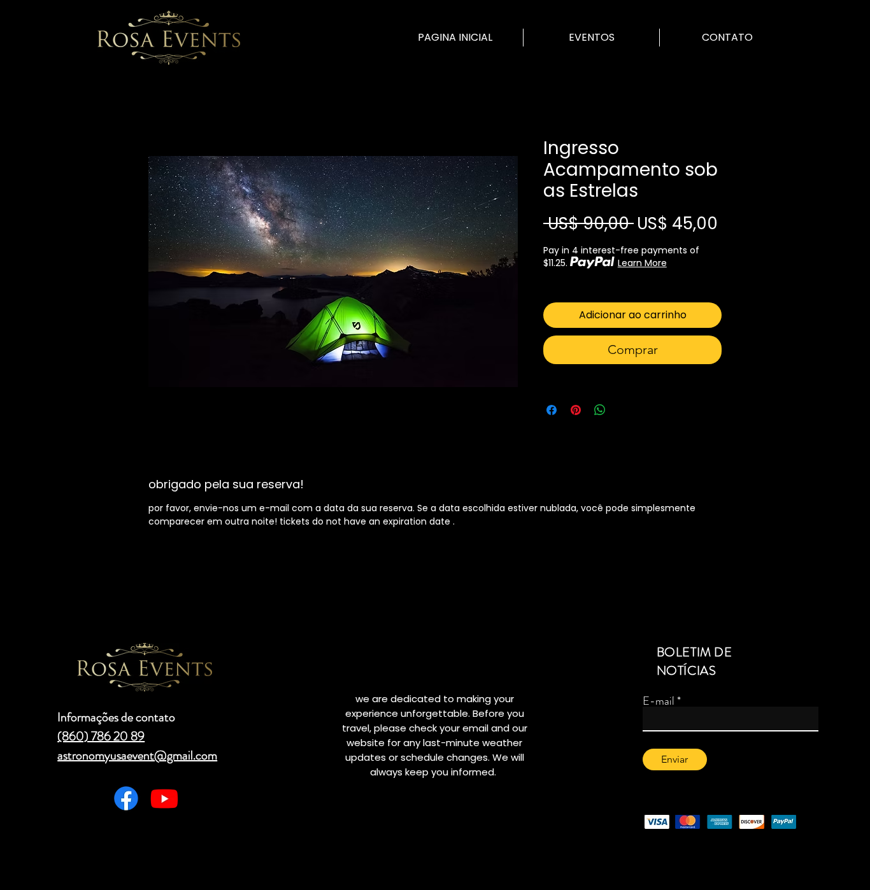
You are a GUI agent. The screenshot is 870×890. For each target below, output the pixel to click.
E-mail (658, 701)
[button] (591, 37)
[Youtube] (164, 798)
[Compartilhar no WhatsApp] (600, 410)
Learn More (642, 263)
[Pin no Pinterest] (575, 410)
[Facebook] (126, 798)
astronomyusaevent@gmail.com (137, 755)
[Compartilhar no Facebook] (551, 410)
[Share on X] (624, 410)
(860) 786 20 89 (101, 736)
